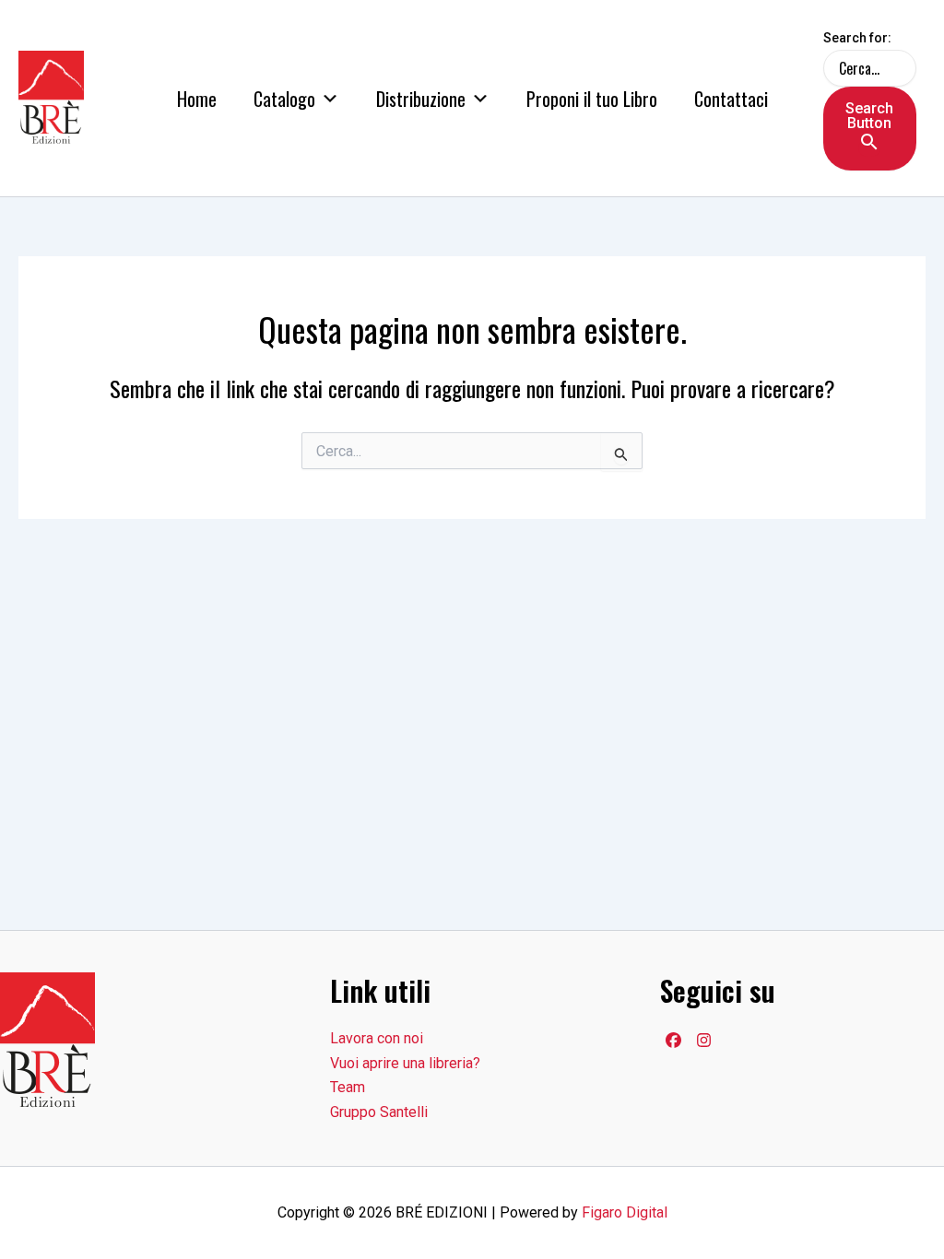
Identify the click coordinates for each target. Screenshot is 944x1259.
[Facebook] (673, 1040)
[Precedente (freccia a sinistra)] (32, 629)
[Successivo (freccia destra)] (911, 629)
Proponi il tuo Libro (591, 98)
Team (347, 1087)
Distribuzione (421, 98)
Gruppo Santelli (379, 1112)
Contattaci (731, 98)
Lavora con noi (376, 1038)
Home (197, 98)
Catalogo (284, 98)
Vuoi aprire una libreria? (405, 1063)
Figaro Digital (624, 1212)
